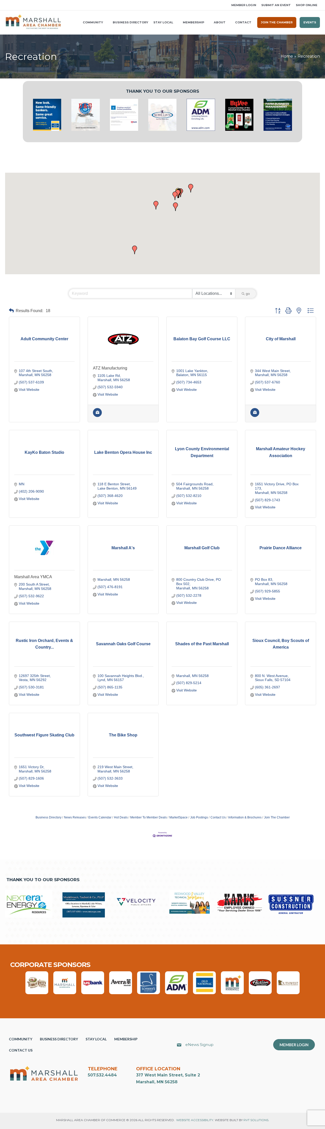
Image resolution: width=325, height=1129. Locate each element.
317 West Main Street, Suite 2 (168, 1075)
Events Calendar (99, 817)
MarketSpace (178, 817)
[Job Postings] (97, 416)
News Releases (75, 817)
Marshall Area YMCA (33, 577)
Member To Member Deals (148, 817)
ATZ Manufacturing (110, 368)
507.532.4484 (102, 1075)
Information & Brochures (245, 817)
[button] (7, 5)
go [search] (248, 294)
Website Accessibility (194, 1120)
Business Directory (48, 817)
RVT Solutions (255, 1120)
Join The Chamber (277, 817)
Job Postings (199, 817)
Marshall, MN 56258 (156, 1081)
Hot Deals (121, 817)
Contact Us (218, 817)
